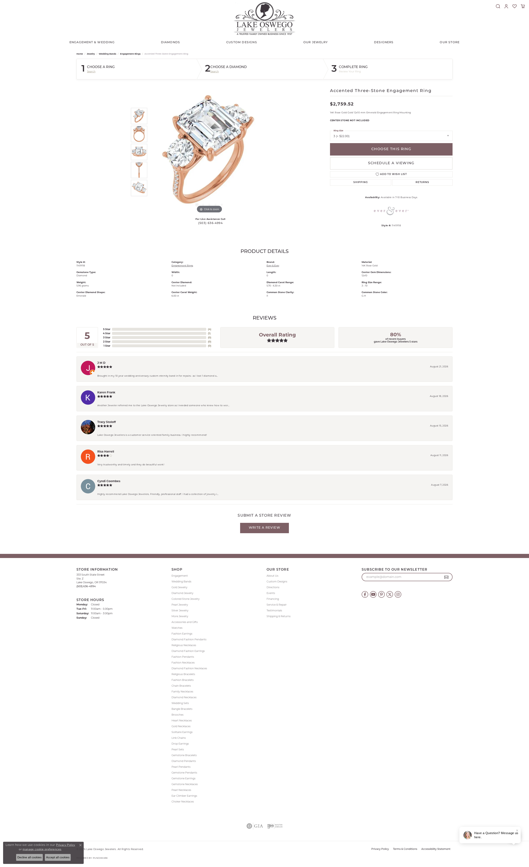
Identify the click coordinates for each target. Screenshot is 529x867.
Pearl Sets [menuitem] (178, 749)
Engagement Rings (130, 54)
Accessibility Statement (435, 849)
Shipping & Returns (279, 616)
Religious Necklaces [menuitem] (184, 645)
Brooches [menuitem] (177, 714)
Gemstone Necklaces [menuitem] (185, 784)
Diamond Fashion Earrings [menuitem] (188, 651)
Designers (384, 42)
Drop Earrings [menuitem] (180, 743)
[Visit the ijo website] (275, 826)
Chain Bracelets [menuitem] (181, 685)
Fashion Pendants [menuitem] (183, 656)
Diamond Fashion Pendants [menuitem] (189, 639)
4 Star (106, 333)
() (209, 329)
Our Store (450, 42)
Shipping (360, 182)
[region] (209, 152)
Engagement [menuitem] (180, 575)
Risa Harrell (105, 451)
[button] (498, 6)
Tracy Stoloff (106, 422)
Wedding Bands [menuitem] (181, 581)
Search (91, 71)
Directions (273, 587)
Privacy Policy (380, 849)
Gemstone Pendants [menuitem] (184, 772)
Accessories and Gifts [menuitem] (185, 622)
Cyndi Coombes (108, 481)
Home (79, 54)
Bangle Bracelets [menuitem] (182, 708)
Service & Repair (277, 604)
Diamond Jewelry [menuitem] (182, 593)
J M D (101, 362)
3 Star (106, 337)
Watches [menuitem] (177, 627)
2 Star (106, 341)
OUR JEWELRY (315, 42)
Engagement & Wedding (92, 42)
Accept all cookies (57, 857)
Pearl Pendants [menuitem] (181, 766)
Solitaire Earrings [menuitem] (182, 732)
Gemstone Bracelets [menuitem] (184, 755)
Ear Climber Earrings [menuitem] (184, 795)
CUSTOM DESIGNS (241, 42)
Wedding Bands (107, 54)
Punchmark (100, 858)
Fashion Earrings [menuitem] (182, 633)
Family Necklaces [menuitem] (182, 691)
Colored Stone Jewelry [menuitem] (186, 598)
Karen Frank (106, 392)
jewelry (91, 54)
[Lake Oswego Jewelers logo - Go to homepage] (264, 18)
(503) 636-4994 (210, 223)
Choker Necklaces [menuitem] (183, 801)
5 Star (106, 329)
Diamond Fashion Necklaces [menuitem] (189, 668)
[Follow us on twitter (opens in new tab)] (389, 594)
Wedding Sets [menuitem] (180, 703)
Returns (422, 182)
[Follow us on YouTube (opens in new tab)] (373, 594)
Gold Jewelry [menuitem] (179, 587)
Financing (273, 598)
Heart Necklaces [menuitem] (182, 720)
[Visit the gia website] (255, 826)
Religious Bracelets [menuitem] (183, 674)
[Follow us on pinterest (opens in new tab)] (381, 594)
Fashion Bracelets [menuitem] (183, 679)
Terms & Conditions (405, 849)
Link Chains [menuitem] (179, 737)
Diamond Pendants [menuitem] (184, 761)
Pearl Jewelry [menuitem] (180, 604)
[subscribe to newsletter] (446, 577)
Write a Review (264, 527)
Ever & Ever (273, 265)
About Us (272, 575)
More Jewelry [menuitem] (180, 616)
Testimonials (274, 610)
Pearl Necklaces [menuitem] (181, 790)
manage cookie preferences (42, 849)
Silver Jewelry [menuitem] (180, 610)
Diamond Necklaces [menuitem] (184, 697)
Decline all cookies (29, 857)
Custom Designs (277, 581)
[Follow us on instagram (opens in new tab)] (398, 594)
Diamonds (170, 42)
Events (271, 593)
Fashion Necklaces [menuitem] (183, 662)
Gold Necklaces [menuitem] (181, 726)
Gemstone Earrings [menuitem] (183, 778)
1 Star (107, 345)
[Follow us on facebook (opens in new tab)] (365, 594)
